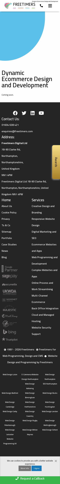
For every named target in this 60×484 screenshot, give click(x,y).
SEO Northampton (50, 383)
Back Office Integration (45, 308)
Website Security (41, 327)
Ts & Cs (6, 225)
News (5, 250)
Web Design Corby (10, 411)
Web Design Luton (10, 374)
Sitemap (6, 231)
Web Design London (50, 411)
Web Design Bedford (10, 393)
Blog (4, 257)
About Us (7, 206)
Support (36, 334)
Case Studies (9, 244)
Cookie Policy (9, 212)
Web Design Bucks (50, 393)
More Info (25, 468)
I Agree (37, 468)
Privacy (6, 218)
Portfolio (7, 238)
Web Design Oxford (50, 429)
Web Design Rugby (30, 420)
